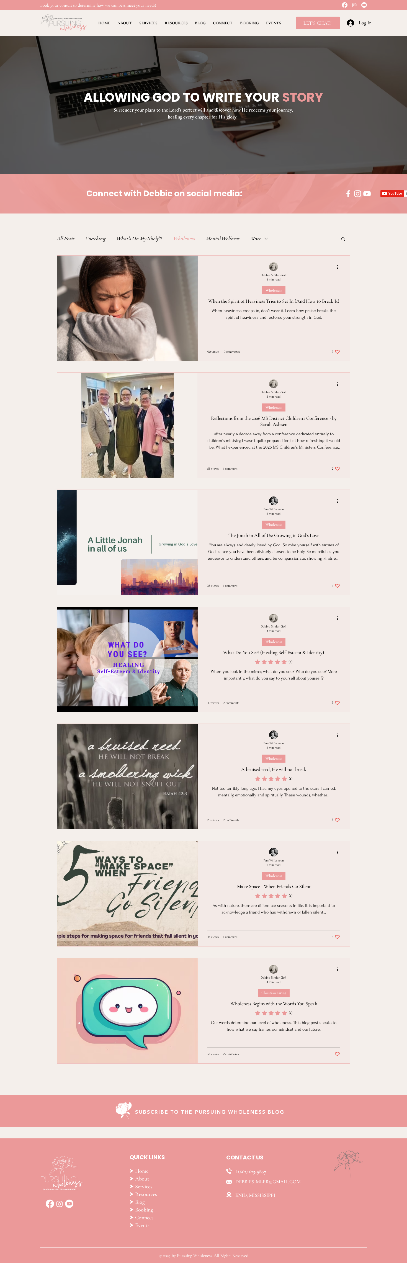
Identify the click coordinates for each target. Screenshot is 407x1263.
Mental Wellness (222, 239)
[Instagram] (354, 5)
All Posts (65, 239)
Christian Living (273, 993)
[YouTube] (367, 193)
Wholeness (184, 239)
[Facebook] (344, 5)
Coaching (95, 239)
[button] (343, 239)
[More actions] (339, 267)
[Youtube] (364, 5)
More (256, 239)
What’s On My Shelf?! (139, 239)
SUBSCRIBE (151, 1112)
